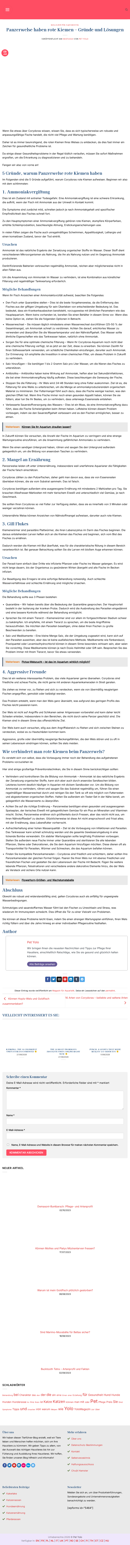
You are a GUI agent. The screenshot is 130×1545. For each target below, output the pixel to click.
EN (37, 1540)
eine (59, 1395)
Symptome (7, 1409)
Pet (94, 1401)
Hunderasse (19, 1401)
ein (54, 1395)
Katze (48, 1402)
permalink (110, 990)
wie (60, 1409)
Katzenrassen (13, 1500)
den (38, 1395)
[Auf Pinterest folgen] (14, 1465)
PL (47, 1540)
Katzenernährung (15, 1512)
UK (61, 1540)
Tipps (15, 1409)
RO (71, 1540)
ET (96, 1540)
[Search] (126, 10)
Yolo (68, 1408)
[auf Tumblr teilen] (76, 979)
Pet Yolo (83, 39)
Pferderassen (13, 1519)
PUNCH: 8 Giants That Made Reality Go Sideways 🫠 (105, 1050)
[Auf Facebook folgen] (5, 1465)
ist (41, 1401)
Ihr (28, 1402)
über (97, 1409)
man (76, 1401)
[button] (7, 9)
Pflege (102, 1402)
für (85, 1394)
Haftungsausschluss (82, 1464)
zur (92, 1409)
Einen (64, 1395)
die (48, 1395)
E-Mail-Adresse (15, 1130)
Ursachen (31, 1409)
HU (107, 1540)
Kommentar (13, 1088)
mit (82, 1401)
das (34, 1395)
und (23, 1408)
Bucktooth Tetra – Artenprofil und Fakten (65, 1369)
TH (91, 1540)
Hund (107, 1395)
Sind (121, 1402)
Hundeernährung (15, 1506)
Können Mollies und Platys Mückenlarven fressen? (65, 1248)
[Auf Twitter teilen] (53, 979)
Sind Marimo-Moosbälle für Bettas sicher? (65, 1332)
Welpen (54, 1409)
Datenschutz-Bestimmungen (87, 1445)
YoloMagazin (82, 1409)
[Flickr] (23, 1465)
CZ (101, 1540)
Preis (109, 1401)
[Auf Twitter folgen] (9, 1465)
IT (57, 1540)
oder (87, 1402)
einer (70, 1395)
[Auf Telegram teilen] (82, 979)
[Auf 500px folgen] (28, 1465)
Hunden (6, 1401)
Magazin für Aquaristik (65, 25)
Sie (115, 1402)
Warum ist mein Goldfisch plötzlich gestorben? (65, 1290)
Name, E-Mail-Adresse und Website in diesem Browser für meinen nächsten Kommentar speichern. (64, 1144)
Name (10, 1115)
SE (76, 1540)
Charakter (25, 1395)
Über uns (76, 1438)
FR (42, 1540)
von (38, 1409)
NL (52, 1540)
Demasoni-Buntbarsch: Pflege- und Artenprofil (65, 1206)
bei (16, 1395)
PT (66, 1540)
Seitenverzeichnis (80, 1457)
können (70, 1402)
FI (87, 1540)
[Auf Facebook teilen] (47, 979)
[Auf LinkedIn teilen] (70, 979)
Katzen (59, 1401)
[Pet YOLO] (65, 10)
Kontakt (75, 1451)
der (43, 1395)
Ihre (32, 1402)
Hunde (115, 1395)
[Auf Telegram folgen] (33, 1465)
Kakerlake (11, 1493)
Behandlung (7, 1395)
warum (46, 1409)
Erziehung (77, 1395)
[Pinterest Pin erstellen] (65, 979)
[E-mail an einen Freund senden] (59, 979)
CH (82, 1540)
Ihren (37, 1402)
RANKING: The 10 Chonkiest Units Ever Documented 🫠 (21, 1050)
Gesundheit (95, 1395)
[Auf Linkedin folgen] (19, 1465)
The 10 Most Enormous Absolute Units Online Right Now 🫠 (63, 1051)
